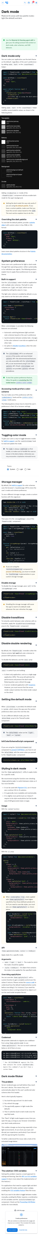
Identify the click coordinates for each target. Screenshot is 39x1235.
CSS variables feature (17, 1190)
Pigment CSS (22, 788)
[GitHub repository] (28, 2)
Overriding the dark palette (14, 219)
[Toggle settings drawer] (36, 2)
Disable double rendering (17, 643)
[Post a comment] (36, 56)
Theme (9, 466)
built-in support (9, 441)
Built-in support (9, 279)
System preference (13, 260)
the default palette (21, 206)
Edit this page (21, 1210)
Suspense (31, 685)
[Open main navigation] (2, 2)
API (3, 947)
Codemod (6, 1037)
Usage (4, 806)
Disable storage (9, 583)
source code (30, 982)
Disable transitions (13, 617)
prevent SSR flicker (18, 750)
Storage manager (12, 481)
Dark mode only (11, 55)
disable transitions (19, 346)
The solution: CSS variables (14, 1171)
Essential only (23, 1230)
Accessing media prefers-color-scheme (16, 390)
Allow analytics (12, 1230)
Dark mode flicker (12, 1076)
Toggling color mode (14, 435)
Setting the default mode (16, 699)
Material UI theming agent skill (22, 40)
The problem (7, 1082)
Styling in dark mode (14, 768)
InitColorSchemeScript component (18, 741)
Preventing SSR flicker (27, 1202)
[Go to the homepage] (6, 2)
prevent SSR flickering (13, 572)
